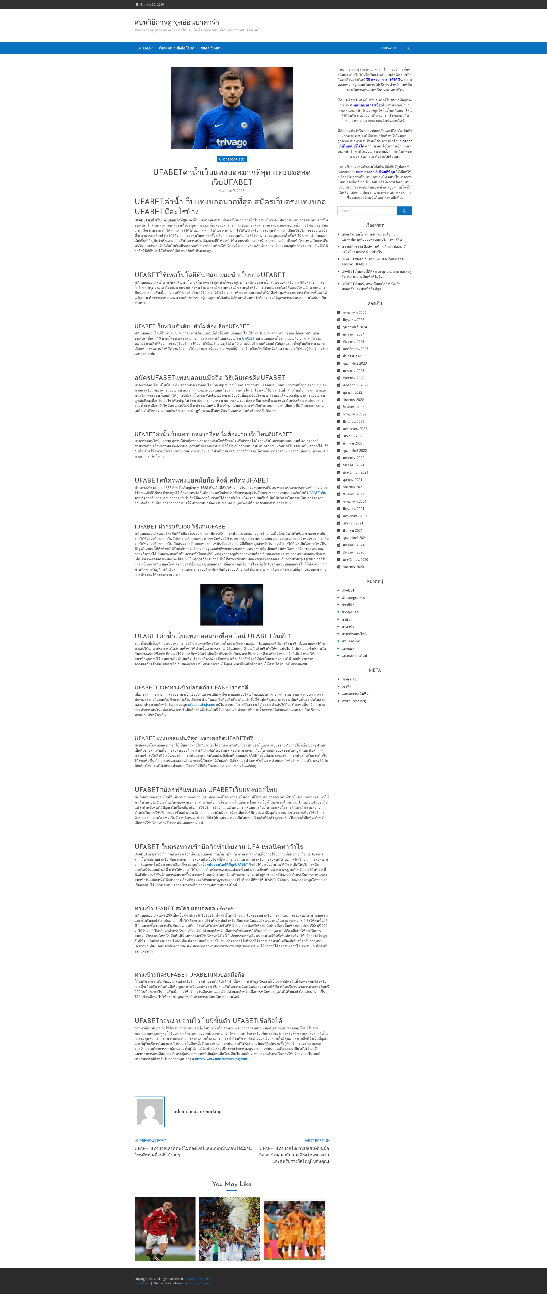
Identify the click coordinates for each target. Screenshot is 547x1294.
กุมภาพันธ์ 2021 (355, 537)
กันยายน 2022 (353, 399)
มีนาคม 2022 (353, 443)
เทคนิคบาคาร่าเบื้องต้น (370, 105)
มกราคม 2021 (353, 545)
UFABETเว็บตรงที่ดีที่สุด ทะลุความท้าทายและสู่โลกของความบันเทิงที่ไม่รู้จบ (376, 274)
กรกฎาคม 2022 (354, 414)
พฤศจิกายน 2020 (355, 559)
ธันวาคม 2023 (353, 341)
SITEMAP (145, 48)
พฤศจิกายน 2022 (355, 385)
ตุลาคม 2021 (352, 479)
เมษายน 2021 (353, 523)
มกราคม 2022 (353, 457)
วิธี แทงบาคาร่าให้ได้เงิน (384, 79)
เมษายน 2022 (353, 436)
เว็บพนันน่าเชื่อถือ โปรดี (176, 48)
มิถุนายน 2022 (353, 421)
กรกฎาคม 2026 (354, 312)
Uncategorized (231, 159)
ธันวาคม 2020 (353, 552)
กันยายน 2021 (353, 486)
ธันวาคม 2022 (353, 377)
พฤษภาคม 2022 (355, 428)
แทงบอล (348, 648)
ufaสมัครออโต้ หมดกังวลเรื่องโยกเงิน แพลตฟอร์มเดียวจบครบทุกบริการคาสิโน (372, 237)
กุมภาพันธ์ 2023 (355, 363)
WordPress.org (354, 701)
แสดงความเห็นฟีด (355, 693)
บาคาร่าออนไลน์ (354, 634)
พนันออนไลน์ (352, 641)
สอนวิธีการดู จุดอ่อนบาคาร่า (177, 22)
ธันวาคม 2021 (353, 465)
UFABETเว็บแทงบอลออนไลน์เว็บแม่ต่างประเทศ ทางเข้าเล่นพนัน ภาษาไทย (295, 1244)
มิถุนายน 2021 (353, 508)
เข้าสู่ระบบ (349, 679)
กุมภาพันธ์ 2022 (355, 450)
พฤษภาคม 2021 (355, 516)
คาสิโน (347, 619)
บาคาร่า (348, 626)
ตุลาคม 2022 (352, 392)
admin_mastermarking (198, 1111)
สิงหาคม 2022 (353, 407)
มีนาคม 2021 (353, 530)
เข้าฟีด (346, 686)
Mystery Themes (199, 1283)
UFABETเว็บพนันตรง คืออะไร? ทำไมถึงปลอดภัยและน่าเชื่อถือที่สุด (371, 286)
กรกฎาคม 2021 (354, 501)
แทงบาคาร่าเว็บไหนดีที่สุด (375, 171)
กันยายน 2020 (353, 566)
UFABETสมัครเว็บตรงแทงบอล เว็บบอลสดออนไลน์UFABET (373, 261)
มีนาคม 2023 (353, 356)
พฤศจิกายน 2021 (355, 472)
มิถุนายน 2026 (353, 319)
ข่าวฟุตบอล (350, 612)
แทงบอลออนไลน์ (354, 655)
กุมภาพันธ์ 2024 (355, 327)
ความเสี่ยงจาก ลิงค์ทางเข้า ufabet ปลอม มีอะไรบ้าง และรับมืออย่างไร (374, 249)
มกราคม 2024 (353, 334)
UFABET (348, 590)
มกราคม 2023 (353, 370)
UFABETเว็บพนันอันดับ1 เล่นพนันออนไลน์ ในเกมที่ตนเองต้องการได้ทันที (165, 1244)
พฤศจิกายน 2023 (355, 348)
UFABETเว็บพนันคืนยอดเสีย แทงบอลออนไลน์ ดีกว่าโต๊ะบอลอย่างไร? (230, 1244)
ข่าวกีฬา (348, 604)
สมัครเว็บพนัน (211, 48)
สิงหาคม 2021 (353, 494)
